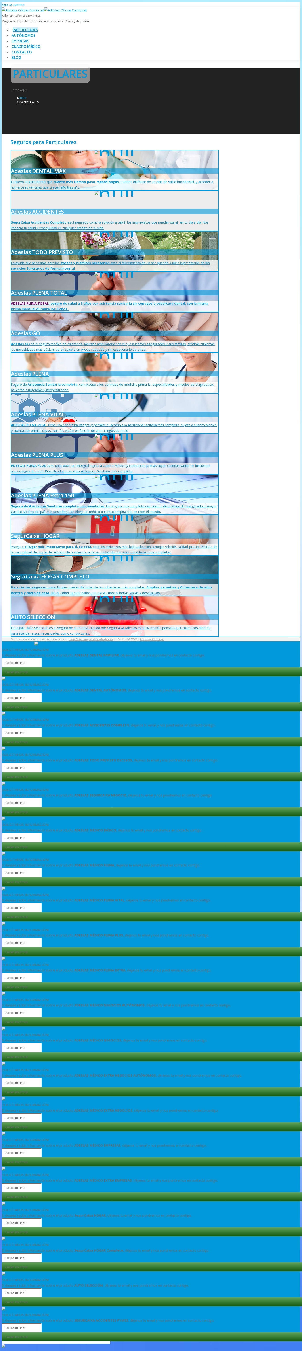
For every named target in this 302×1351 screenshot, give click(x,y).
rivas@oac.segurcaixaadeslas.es (91, 639)
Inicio (22, 98)
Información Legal (152, 639)
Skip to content (13, 4)
